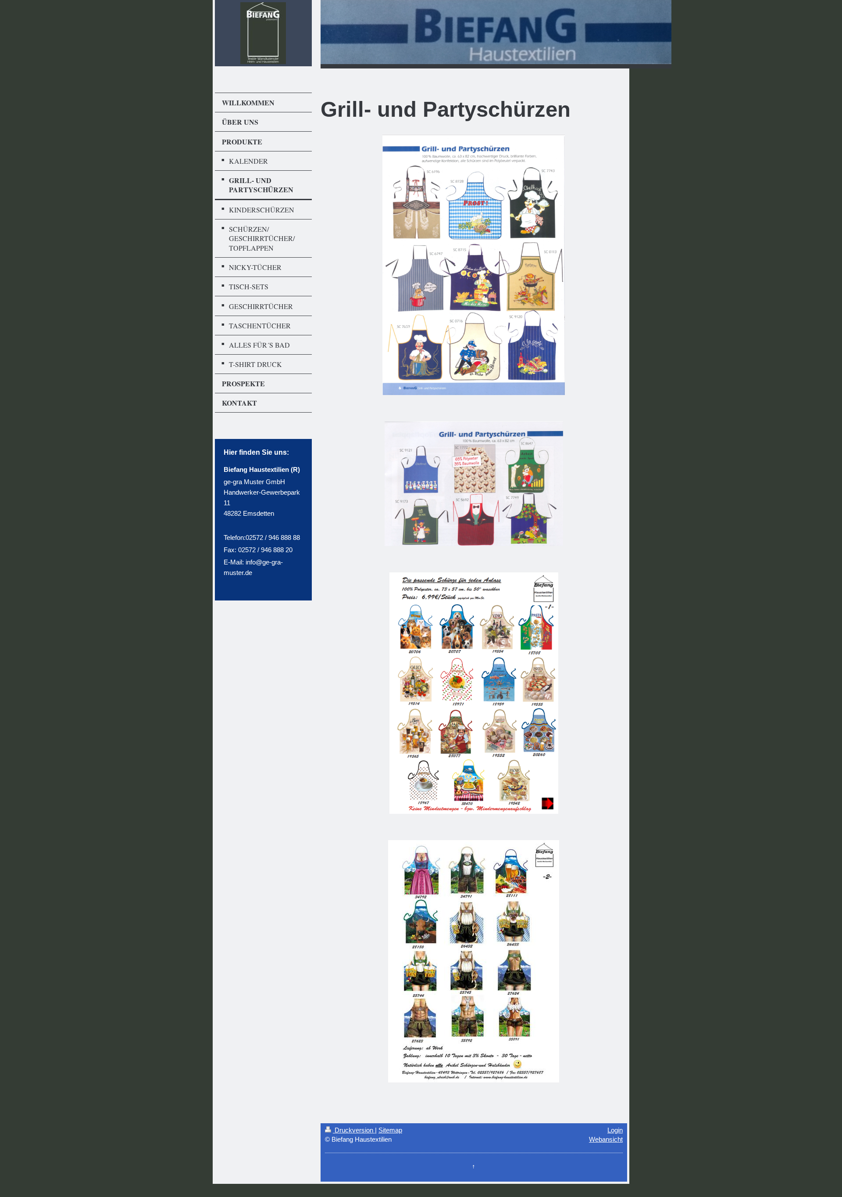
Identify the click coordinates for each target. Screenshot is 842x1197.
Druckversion (354, 1130)
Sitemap (390, 1130)
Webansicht (606, 1139)
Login (615, 1130)
